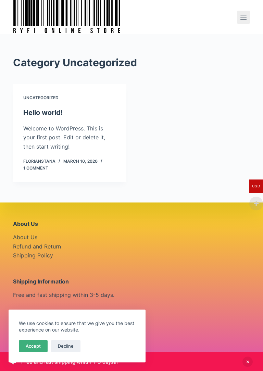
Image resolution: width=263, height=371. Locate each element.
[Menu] (243, 17)
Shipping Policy (33, 255)
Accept (33, 346)
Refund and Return (37, 246)
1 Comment (35, 168)
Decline (66, 346)
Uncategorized (41, 97)
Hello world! (43, 112)
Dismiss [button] (247, 362)
